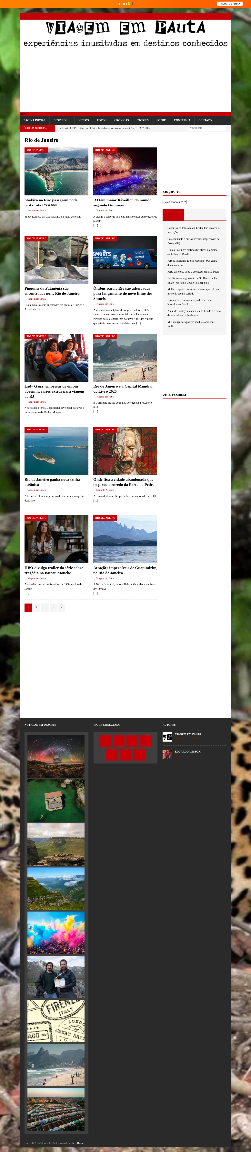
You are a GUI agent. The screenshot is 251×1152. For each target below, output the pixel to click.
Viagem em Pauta (36, 210)
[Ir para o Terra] (125, 4)
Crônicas (121, 120)
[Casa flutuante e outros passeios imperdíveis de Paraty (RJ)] (56, 800)
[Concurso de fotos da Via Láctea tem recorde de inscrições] (56, 756)
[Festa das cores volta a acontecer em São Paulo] (56, 933)
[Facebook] (186, 16)
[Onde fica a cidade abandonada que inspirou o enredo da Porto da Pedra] (125, 451)
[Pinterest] (214, 16)
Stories (143, 120)
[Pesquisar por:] (206, 127)
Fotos (101, 120)
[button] (24, 114)
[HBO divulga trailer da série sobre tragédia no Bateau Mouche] (57, 539)
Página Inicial (34, 120)
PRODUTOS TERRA (230, 4)
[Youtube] (207, 16)
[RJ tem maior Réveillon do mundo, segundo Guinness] (125, 171)
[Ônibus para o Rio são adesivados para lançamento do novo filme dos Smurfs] (125, 260)
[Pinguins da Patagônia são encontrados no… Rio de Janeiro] (57, 260)
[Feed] (228, 16)
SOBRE (161, 120)
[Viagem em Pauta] (125, 47)
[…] (27, 221)
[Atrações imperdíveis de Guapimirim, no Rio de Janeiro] (125, 539)
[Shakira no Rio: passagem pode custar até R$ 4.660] (57, 171)
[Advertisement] (125, 80)
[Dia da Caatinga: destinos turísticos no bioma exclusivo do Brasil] (56, 844)
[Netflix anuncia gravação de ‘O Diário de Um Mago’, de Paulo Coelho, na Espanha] (56, 977)
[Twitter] (193, 16)
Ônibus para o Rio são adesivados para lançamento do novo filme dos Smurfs (122, 293)
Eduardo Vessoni (105, 489)
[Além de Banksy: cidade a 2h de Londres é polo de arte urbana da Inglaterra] (56, 1109)
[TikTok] (221, 16)
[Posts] (173, 214)
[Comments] (215, 214)
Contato (205, 120)
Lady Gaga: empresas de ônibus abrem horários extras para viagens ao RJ (55, 391)
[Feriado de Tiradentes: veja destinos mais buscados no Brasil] (56, 1065)
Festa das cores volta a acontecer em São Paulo (193, 271)
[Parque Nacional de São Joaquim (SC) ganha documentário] (56, 888)
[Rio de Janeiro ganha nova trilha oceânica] (57, 451)
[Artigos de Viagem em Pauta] (167, 739)
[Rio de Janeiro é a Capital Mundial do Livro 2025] (125, 358)
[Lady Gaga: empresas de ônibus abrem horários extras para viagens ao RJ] (57, 358)
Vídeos (83, 120)
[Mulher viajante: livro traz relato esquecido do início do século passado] (56, 1021)
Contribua (182, 120)
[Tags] (194, 214)
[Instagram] (200, 16)
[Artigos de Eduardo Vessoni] (167, 756)
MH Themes (78, 1143)
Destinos (60, 120)
